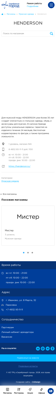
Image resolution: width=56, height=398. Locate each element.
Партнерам (7, 327)
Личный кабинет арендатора (17, 332)
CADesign (36, 382)
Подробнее (32, 6)
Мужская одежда (10, 181)
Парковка (11, 305)
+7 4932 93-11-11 (14, 310)
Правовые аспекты (28, 366)
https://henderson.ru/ (19, 166)
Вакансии (6, 337)
